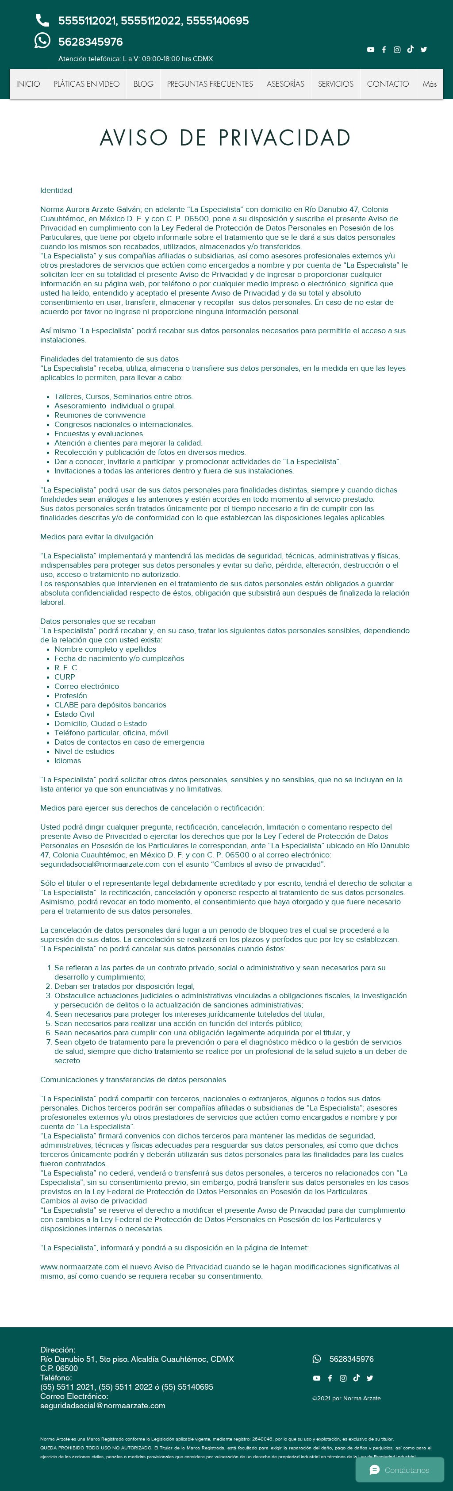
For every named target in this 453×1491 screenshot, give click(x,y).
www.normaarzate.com (79, 1266)
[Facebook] (384, 49)
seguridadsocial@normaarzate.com (100, 864)
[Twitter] (423, 49)
